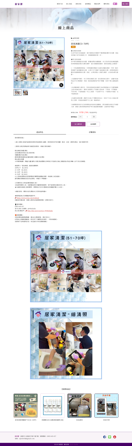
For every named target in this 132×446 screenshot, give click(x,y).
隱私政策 (66, 444)
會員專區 (88, 4)
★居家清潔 (76, 38)
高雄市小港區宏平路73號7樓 (29, 436)
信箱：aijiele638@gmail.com (24, 438)
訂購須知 (92, 132)
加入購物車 (78, 124)
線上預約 (125, 4)
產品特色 (39, 132)
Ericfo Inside (74, 444)
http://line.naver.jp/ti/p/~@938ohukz (40, 211)
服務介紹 (60, 4)
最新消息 (78, 4)
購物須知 (106, 4)
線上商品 (69, 4)
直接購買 (93, 124)
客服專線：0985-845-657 (48, 436)
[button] (116, 408)
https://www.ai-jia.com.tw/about (28, 198)
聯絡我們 (97, 4)
